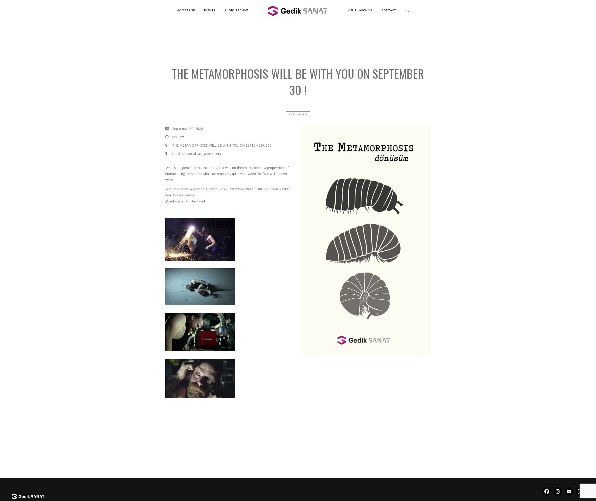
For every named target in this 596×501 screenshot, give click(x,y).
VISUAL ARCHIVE (360, 10)
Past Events (298, 114)
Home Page (186, 10)
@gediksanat (175, 201)
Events (209, 10)
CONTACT (388, 10)
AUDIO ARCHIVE (236, 10)
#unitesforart (195, 201)
